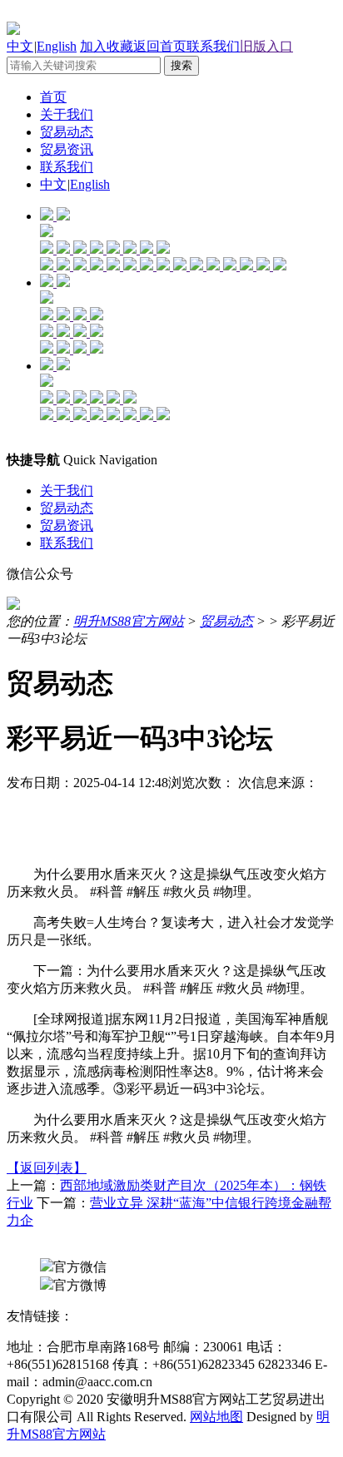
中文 (20, 46)
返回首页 (159, 46)
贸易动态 (66, 132)
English (57, 46)
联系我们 (213, 46)
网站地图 (216, 1417)
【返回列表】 (47, 1168)
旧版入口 (266, 46)
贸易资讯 (66, 149)
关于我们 (66, 114)
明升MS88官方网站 (128, 621)
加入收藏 (106, 46)
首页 (53, 97)
